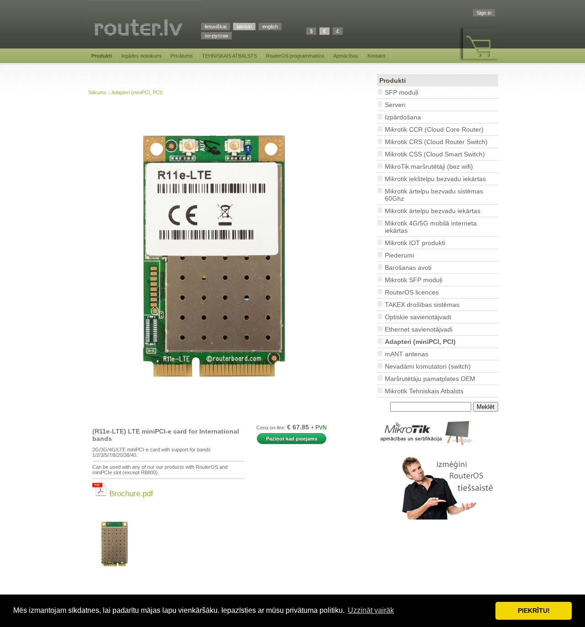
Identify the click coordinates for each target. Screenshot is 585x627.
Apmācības (345, 56)
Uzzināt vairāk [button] (371, 610)
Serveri (395, 104)
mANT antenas (406, 354)
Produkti (101, 56)
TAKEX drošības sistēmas (422, 304)
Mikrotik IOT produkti (415, 243)
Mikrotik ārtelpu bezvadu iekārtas (432, 210)
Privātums (181, 56)
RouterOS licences (412, 292)
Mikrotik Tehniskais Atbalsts (424, 391)
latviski (244, 26)
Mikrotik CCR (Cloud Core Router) (434, 129)
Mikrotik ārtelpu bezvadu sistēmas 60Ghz (434, 195)
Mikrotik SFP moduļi (413, 280)
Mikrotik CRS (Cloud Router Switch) (436, 141)
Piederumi (399, 255)
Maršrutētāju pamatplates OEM (430, 378)
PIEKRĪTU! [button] (534, 610)
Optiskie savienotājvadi (418, 317)
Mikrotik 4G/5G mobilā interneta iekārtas (431, 227)
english (270, 26)
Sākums (97, 92)
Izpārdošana (403, 117)
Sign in (484, 13)
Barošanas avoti (408, 267)
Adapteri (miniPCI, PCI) (137, 92)
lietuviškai (215, 26)
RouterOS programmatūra (295, 56)
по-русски (216, 35)
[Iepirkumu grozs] (478, 61)
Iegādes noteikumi (141, 56)
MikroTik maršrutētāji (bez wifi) (429, 166)
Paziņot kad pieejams (291, 438)
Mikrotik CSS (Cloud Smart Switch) (435, 154)
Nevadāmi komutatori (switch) (428, 366)
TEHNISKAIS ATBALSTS (229, 56)
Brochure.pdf (130, 493)
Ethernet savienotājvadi (418, 329)
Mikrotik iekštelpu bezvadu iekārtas (435, 178)
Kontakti (376, 56)
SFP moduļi (401, 92)
